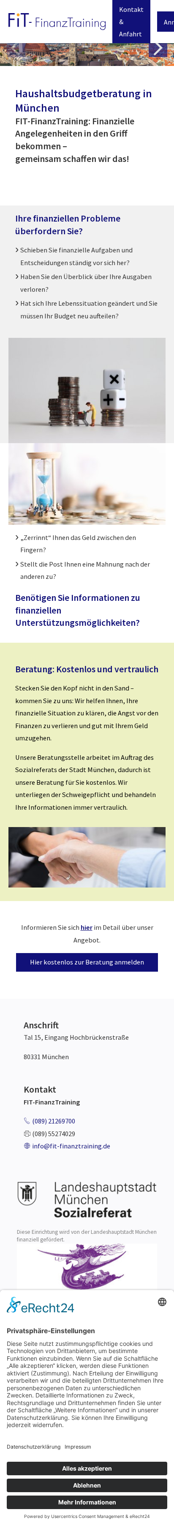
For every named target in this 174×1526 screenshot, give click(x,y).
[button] (158, 47)
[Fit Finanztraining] (57, 22)
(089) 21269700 (53, 1121)
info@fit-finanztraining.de (71, 1146)
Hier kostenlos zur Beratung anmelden (87, 962)
